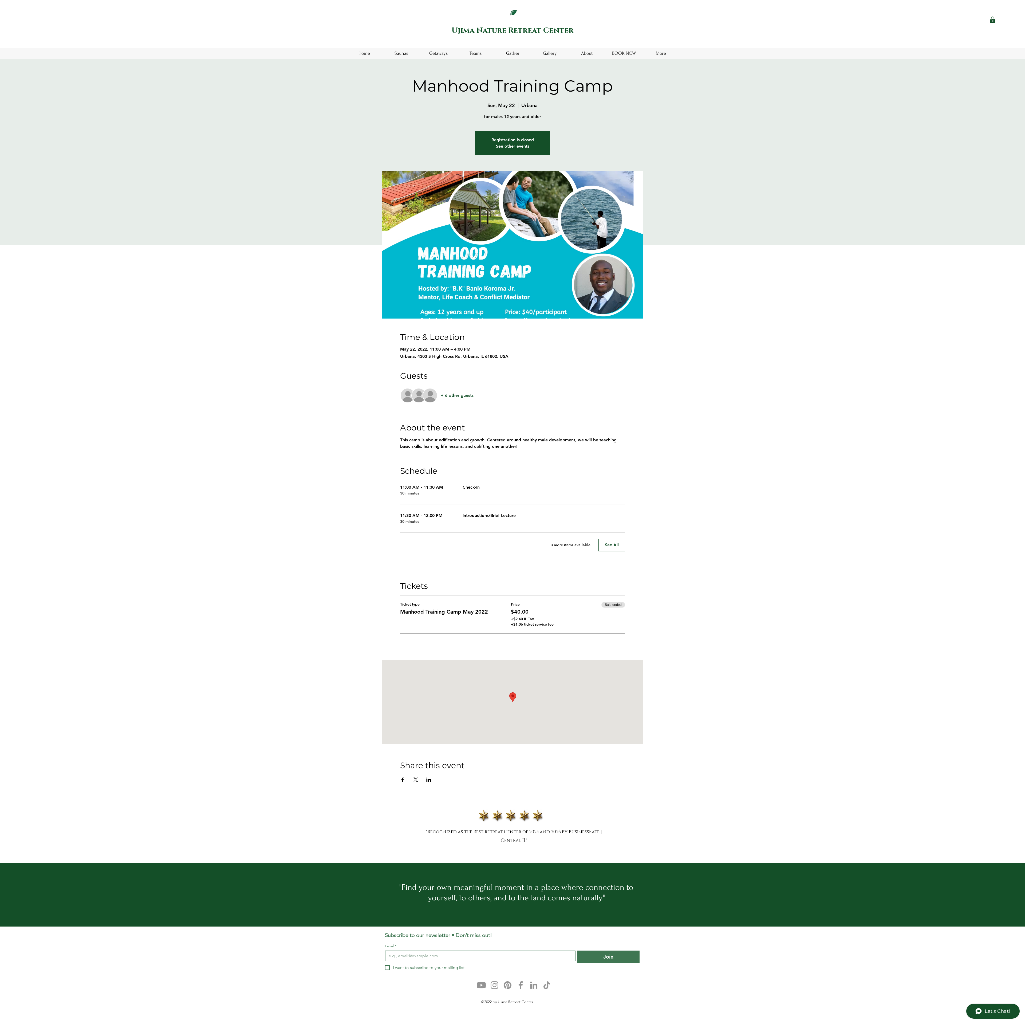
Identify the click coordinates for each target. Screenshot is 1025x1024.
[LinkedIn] (534, 985)
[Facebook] (520, 985)
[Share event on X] (415, 780)
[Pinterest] (507, 985)
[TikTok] (547, 985)
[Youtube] (481, 985)
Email (390, 946)
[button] (992, 20)
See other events (512, 146)
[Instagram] (494, 985)
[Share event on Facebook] (402, 780)
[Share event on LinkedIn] (428, 780)
